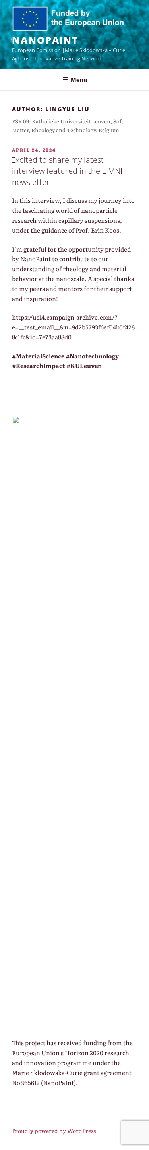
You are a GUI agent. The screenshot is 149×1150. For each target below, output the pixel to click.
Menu (79, 79)
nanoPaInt (45, 39)
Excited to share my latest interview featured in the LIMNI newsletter (66, 170)
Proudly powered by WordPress (54, 1131)
